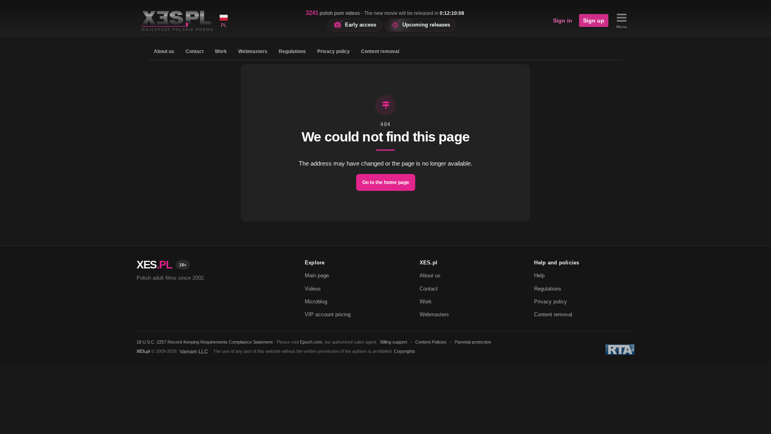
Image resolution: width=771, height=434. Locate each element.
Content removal (380, 51)
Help (539, 275)
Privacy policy (333, 51)
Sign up (593, 21)
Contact (195, 51)
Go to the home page (385, 182)
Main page (317, 275)
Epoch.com (311, 342)
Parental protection (473, 342)
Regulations (292, 51)
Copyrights (404, 351)
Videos (313, 289)
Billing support (393, 342)
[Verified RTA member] (620, 349)
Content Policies (431, 342)
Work (221, 51)
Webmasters (252, 51)
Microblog (316, 302)
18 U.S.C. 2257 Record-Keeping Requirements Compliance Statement (205, 342)
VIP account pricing (328, 314)
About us (164, 51)
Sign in (562, 21)
